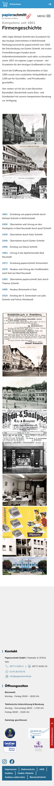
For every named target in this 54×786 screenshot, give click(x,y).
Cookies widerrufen (15, 777)
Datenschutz (28, 769)
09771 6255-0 (17, 666)
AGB (41, 769)
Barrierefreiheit (38, 777)
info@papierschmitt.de (20, 676)
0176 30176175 (17, 671)
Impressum (10, 769)
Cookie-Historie (26, 773)
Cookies (9, 773)
